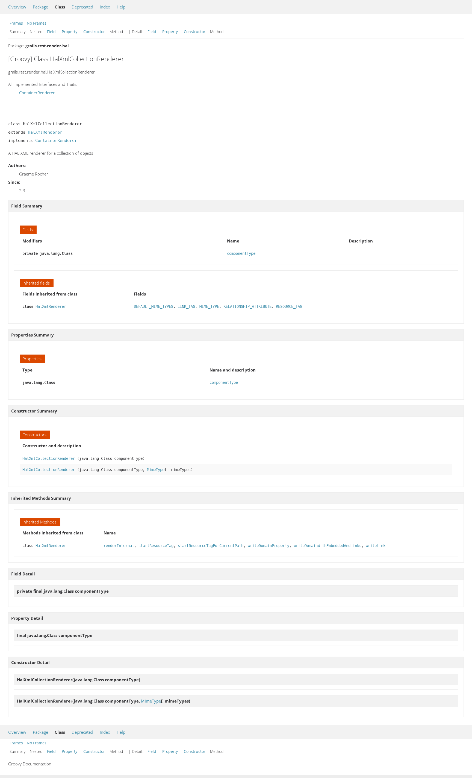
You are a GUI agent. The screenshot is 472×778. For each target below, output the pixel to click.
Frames (16, 23)
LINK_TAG (186, 306)
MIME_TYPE (209, 306)
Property (69, 31)
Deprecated (82, 7)
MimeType (155, 469)
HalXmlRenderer (45, 132)
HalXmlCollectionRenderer (48, 458)
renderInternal (119, 545)
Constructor (94, 31)
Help (121, 7)
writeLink (375, 545)
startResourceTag (155, 545)
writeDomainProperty (268, 545)
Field (51, 31)
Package (40, 7)
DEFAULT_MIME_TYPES (153, 306)
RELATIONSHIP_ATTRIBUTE (247, 306)
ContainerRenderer (37, 92)
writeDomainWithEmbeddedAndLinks (327, 545)
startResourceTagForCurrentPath (210, 545)
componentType (241, 253)
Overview (17, 7)
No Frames (36, 23)
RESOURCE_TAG (289, 306)
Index (105, 7)
